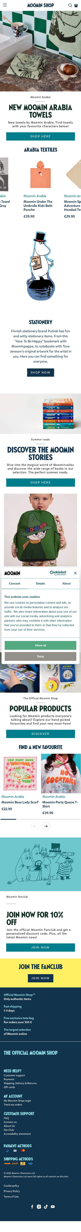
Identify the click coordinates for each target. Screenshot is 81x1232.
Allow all (40, 645)
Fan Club (9, 1130)
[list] (40, 786)
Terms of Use (11, 1196)
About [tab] (66, 583)
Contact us (10, 1122)
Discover (40, 734)
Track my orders (13, 1104)
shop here (40, 136)
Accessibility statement (17, 1134)
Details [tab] (40, 583)
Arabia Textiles (40, 150)
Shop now (40, 372)
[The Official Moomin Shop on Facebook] (32, 1208)
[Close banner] (75, 573)
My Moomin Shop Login (17, 1101)
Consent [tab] (14, 583)
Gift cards (9, 1087)
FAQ (6, 1118)
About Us (9, 1126)
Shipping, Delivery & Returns (20, 1083)
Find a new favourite (40, 747)
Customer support (14, 1075)
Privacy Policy (12, 1191)
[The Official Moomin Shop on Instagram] (39, 1208)
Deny (40, 656)
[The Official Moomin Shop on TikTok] (46, 1208)
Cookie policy (11, 1186)
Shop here (40, 482)
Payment (9, 1079)
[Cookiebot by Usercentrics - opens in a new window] (50, 573)
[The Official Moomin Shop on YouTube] (53, 1208)
